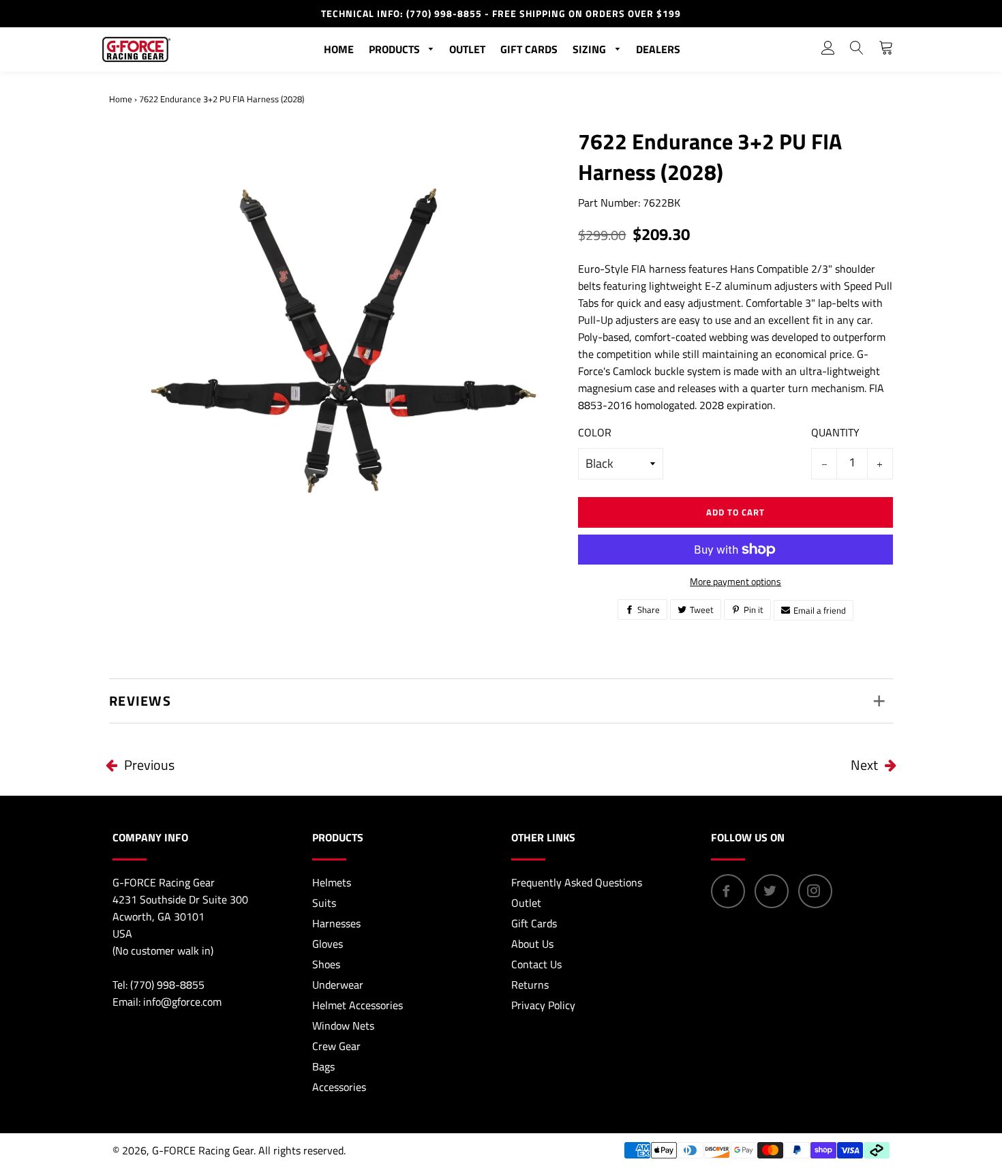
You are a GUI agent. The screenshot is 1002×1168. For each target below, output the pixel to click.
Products (396, 49)
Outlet (467, 49)
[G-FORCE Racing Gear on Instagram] (815, 891)
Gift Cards (529, 49)
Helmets (331, 882)
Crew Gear (336, 1046)
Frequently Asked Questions (576, 882)
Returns (530, 984)
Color (594, 432)
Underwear (337, 984)
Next (864, 764)
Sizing (591, 49)
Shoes (326, 964)
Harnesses (336, 923)
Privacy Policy (543, 1005)
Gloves (327, 943)
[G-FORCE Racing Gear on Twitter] (772, 891)
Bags (323, 1066)
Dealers (658, 49)
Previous (149, 764)
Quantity (835, 432)
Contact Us (536, 964)
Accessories (339, 1087)
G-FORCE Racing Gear (203, 1150)
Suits (324, 903)
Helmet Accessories (357, 1005)
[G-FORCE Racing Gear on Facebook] (728, 891)
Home (339, 49)
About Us (532, 943)
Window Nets (343, 1025)
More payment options (735, 581)
